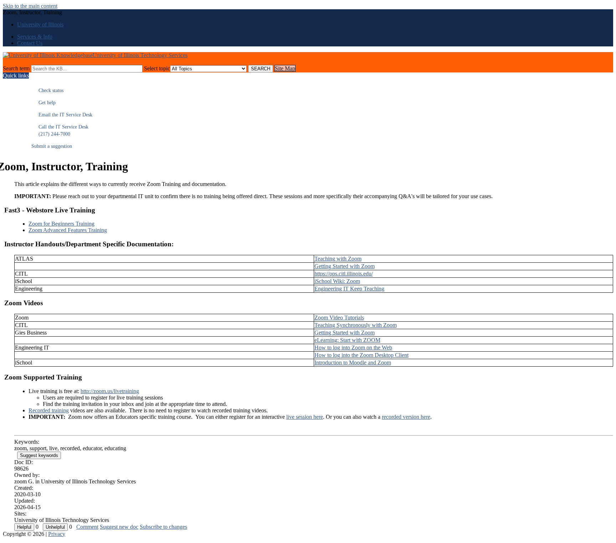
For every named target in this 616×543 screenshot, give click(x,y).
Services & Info (34, 37)
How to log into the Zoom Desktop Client (361, 355)
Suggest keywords (39, 455)
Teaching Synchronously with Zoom (355, 325)
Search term (16, 68)
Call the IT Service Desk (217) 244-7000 (59, 130)
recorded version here (406, 417)
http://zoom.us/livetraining (110, 391)
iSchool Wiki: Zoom (337, 281)
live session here (304, 417)
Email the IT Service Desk (61, 114)
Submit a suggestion (51, 146)
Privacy (56, 534)
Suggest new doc (119, 527)
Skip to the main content (30, 6)
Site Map (285, 68)
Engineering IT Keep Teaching (349, 289)
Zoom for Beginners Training (61, 224)
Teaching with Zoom (337, 259)
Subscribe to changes (163, 527)
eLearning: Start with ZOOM (347, 340)
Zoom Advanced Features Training (68, 230)
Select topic (157, 68)
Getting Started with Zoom (344, 266)
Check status (47, 90)
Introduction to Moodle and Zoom (352, 363)
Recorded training (49, 410)
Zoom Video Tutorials (339, 318)
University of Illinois (40, 24)
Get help (43, 102)
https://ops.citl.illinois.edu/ (343, 274)
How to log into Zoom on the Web (353, 348)
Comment (87, 527)
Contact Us (29, 43)
